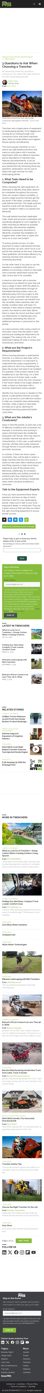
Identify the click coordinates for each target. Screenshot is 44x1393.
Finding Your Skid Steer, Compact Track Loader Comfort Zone (13, 647)
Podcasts (6, 759)
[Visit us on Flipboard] (28, 1252)
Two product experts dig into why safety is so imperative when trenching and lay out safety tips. (21, 1170)
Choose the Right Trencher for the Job (20, 1207)
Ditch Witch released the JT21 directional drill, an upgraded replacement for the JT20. (21, 1128)
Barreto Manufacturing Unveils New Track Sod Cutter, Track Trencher (21, 1071)
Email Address (10, 580)
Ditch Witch (11, 86)
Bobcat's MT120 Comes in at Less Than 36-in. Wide (15, 675)
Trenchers (9, 59)
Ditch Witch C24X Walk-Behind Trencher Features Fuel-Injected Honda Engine (15, 749)
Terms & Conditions (18, 1387)
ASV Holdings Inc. (14, 907)
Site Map (31, 1387)
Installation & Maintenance (14, 1116)
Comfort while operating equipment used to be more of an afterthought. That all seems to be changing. (21, 912)
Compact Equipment (10, 713)
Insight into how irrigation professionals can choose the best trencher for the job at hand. (20, 1214)
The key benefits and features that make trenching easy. (18, 986)
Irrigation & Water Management (17, 57)
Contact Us (10, 1384)
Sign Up (10, 615)
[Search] (34, 4)
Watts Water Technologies (14, 944)
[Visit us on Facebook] (16, 1252)
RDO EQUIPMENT (14, 859)
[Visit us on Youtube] (33, 1252)
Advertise (21, 1384)
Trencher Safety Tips (12, 1164)
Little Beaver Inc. (14, 982)
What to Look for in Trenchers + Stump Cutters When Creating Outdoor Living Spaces (14, 632)
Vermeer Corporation (16, 1210)
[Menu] (40, 4)
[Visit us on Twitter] (10, 1252)
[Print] (4, 520)
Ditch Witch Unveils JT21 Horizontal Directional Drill (18, 1119)
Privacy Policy (18, 611)
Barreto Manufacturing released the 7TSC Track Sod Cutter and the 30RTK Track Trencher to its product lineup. (22, 1081)
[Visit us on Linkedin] (4, 1252)
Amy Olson (7, 1225)
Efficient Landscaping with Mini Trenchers (14, 661)
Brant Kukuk (13, 81)
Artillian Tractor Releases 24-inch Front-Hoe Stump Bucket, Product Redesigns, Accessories (15, 719)
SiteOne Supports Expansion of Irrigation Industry (12, 736)
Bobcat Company (14, 1028)
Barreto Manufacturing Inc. (18, 1076)
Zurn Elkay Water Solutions (14, 925)
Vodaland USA (8, 935)
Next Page (24, 1241)
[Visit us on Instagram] (22, 1252)
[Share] (10, 520)
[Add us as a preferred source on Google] (26, 520)
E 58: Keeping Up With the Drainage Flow (14, 763)
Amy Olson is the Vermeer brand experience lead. (20, 1230)
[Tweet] (21, 520)
